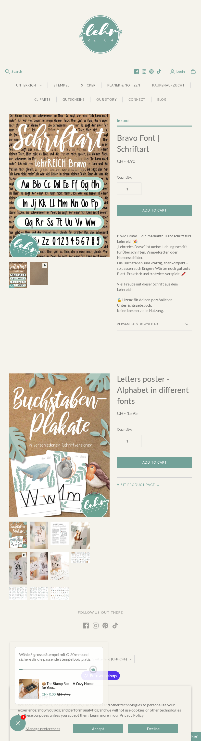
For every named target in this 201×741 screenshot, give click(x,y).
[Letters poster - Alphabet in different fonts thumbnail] (18, 535)
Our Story (106, 99)
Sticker (88, 85)
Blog (162, 99)
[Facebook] (136, 71)
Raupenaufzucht (168, 85)
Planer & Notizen (123, 85)
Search (17, 71)
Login (180, 71)
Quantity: (124, 177)
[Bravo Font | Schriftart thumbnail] (18, 275)
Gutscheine (74, 99)
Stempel (61, 85)
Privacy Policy (132, 715)
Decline (153, 728)
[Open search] (7, 71)
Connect (137, 99)
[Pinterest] (151, 71)
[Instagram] (144, 71)
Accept (98, 728)
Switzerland (109, 659)
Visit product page (138, 485)
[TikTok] (159, 71)
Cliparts (42, 99)
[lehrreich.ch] (100, 34)
